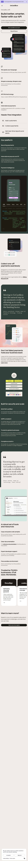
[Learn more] (26, 2)
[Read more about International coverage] (20, 601)
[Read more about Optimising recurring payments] (4, 603)
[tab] (4, 204)
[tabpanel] (14, 219)
